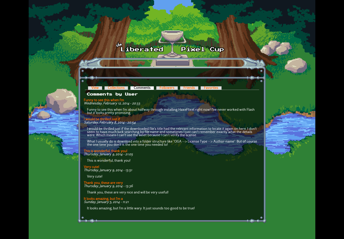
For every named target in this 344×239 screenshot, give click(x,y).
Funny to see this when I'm (104, 100)
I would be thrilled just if (102, 119)
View (95, 88)
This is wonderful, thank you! (105, 151)
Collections (116, 88)
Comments (144, 88)
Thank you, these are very (103, 183)
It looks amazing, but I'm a (103, 199)
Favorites (211, 88)
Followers (167, 88)
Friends (189, 88)
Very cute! (91, 167)
